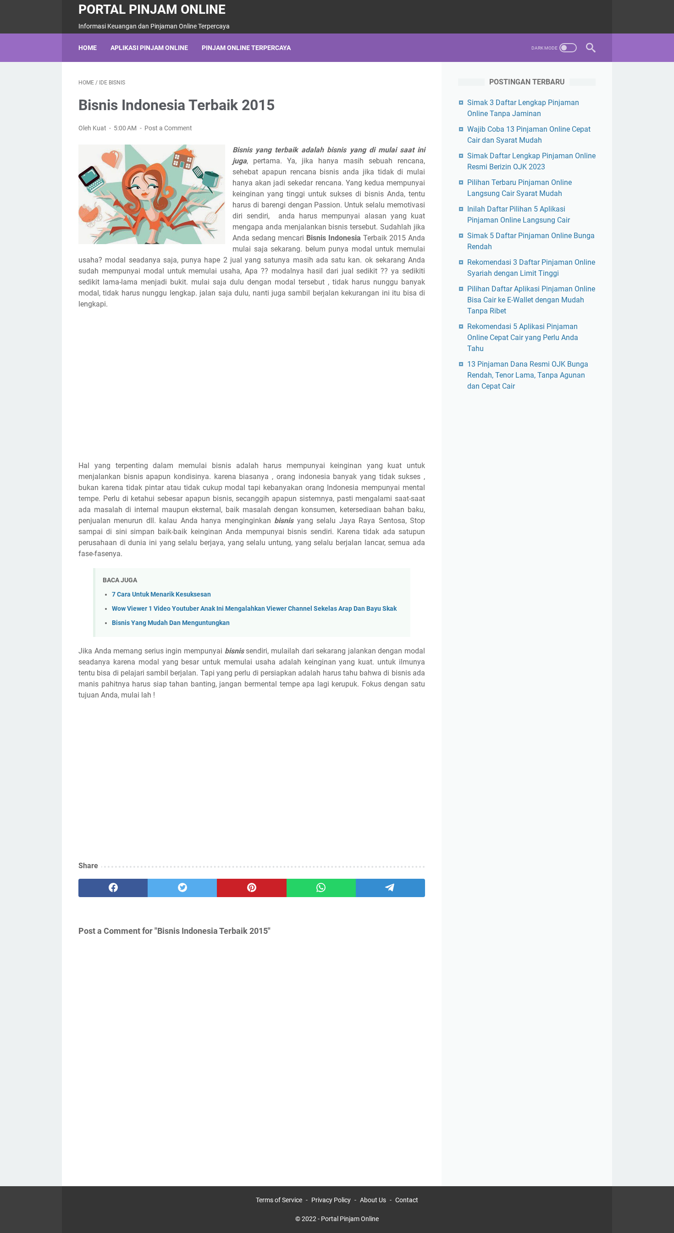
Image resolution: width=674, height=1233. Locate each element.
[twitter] (182, 888)
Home (87, 47)
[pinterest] (251, 888)
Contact (406, 1200)
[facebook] (113, 888)
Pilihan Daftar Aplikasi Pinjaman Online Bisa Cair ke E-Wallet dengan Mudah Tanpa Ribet (531, 300)
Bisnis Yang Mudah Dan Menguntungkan (171, 623)
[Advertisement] (251, 385)
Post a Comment (168, 128)
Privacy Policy (331, 1200)
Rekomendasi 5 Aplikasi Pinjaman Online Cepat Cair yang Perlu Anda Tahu (522, 337)
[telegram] (390, 888)
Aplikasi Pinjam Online (149, 47)
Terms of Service (279, 1200)
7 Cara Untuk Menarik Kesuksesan (161, 594)
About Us (373, 1200)
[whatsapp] (321, 888)
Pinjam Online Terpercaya (246, 47)
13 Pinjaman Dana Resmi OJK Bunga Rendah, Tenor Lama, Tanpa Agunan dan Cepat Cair (527, 375)
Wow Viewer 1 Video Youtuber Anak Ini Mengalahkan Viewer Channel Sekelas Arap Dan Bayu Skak (254, 609)
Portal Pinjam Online (152, 9)
